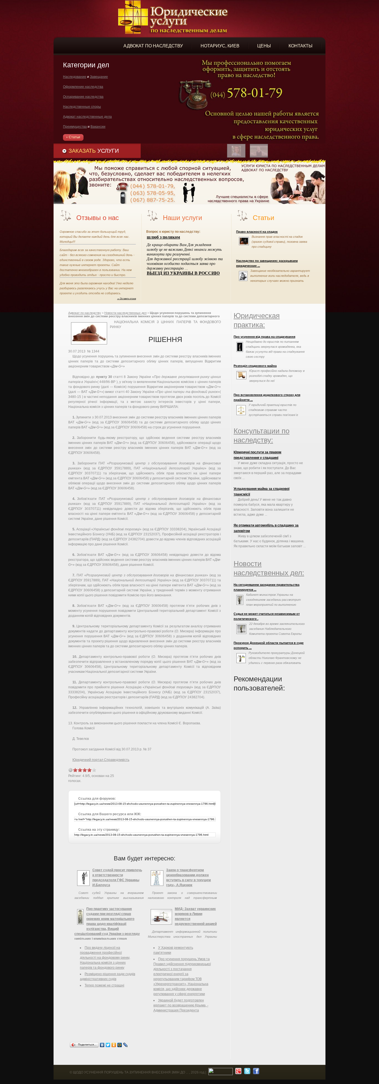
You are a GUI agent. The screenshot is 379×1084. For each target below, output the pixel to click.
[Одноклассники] (114, 1045)
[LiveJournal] (125, 1045)
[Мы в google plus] (238, 1072)
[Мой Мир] (120, 1045)
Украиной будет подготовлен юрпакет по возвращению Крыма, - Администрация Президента (180, 1005)
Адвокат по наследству (84, 313)
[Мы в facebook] (255, 1072)
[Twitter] (108, 1045)
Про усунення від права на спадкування (264, 336)
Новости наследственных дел (125, 313)
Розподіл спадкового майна (255, 365)
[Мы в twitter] (246, 1072)
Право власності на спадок (257, 231)
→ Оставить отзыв (126, 298)
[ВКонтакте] (102, 1045)
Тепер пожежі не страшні (104, 985)
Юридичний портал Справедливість (100, 760)
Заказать (94, 151)
